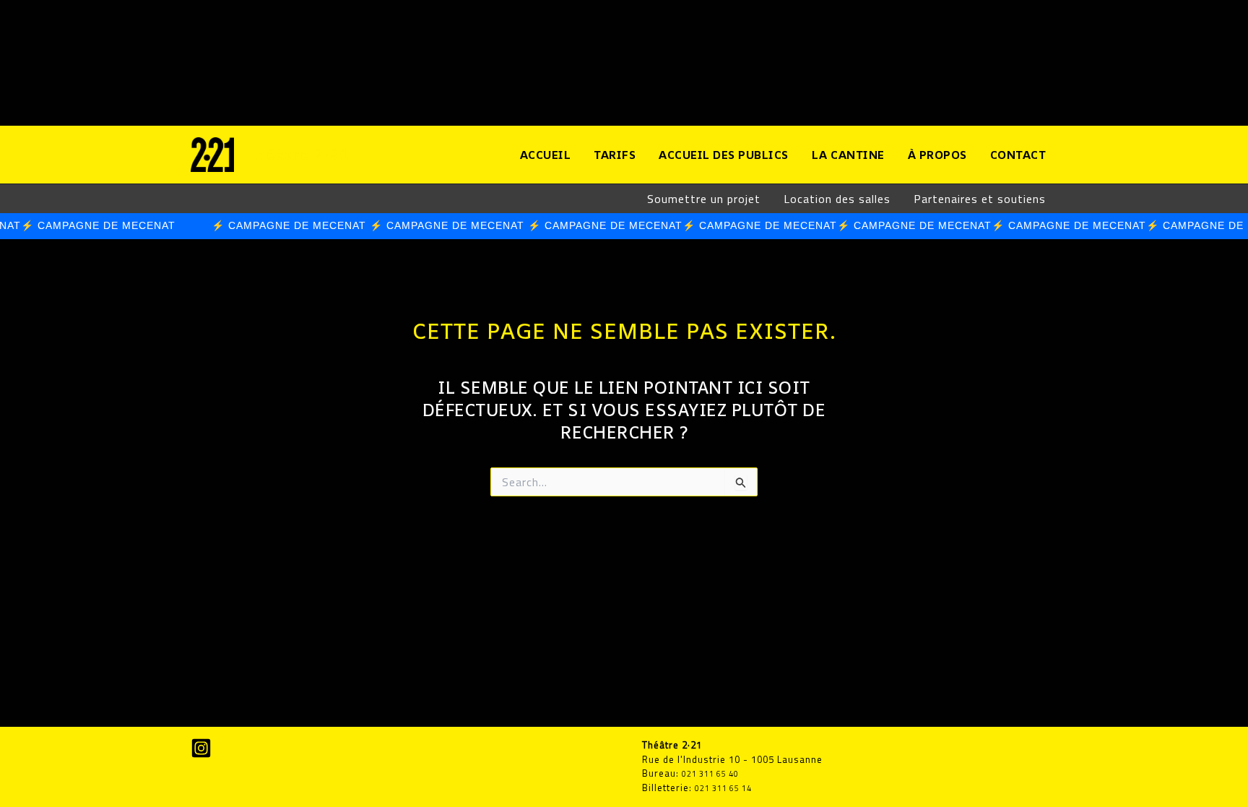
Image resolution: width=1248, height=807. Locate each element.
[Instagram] (201, 748)
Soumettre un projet (703, 198)
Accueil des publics (724, 155)
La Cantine (848, 155)
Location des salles (837, 198)
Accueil (545, 155)
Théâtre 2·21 (298, 154)
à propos (937, 155)
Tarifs (615, 155)
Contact (1018, 155)
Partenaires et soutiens (980, 198)
